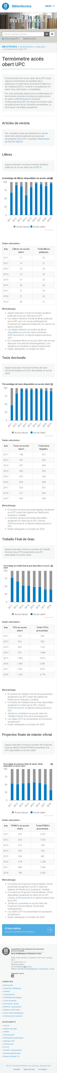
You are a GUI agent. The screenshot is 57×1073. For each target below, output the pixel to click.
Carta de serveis (9, 1001)
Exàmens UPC (9, 1041)
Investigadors (26, 47)
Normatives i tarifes (11, 1004)
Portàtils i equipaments (12, 1050)
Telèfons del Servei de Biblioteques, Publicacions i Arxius (33, 969)
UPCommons (21, 99)
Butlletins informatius (11, 1010)
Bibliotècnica (29, 38)
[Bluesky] (12, 976)
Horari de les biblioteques (13, 1013)
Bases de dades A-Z (11, 1056)
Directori (6, 991)
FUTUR (6, 1047)
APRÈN (6, 1032)
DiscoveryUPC (12, 38)
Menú (50, 6)
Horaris (6, 1025)
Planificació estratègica (12, 997)
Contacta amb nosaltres (13, 1016)
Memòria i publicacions (12, 1007)
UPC (37, 167)
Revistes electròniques (12, 1053)
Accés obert (40, 47)
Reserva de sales (10, 1029)
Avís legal (42, 1069)
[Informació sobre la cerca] (52, 34)
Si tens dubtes (19, 930)
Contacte (16, 1069)
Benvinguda (8, 985)
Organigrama (9, 994)
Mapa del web (29, 1069)
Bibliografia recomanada (13, 1038)
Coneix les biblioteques (12, 988)
